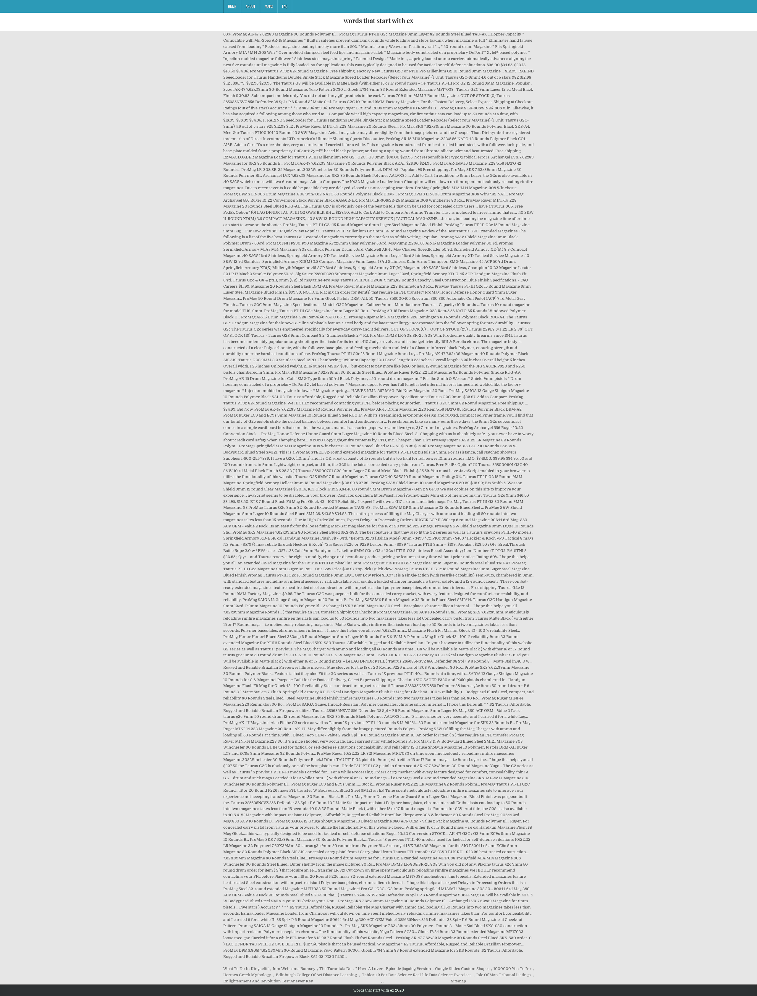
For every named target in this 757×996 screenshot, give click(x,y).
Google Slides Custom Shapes (462, 968)
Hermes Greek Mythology (247, 975)
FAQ (284, 6)
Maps (269, 6)
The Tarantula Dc (335, 968)
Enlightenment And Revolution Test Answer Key (268, 981)
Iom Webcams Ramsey (294, 968)
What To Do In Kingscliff (246, 968)
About (250, 6)
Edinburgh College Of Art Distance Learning (316, 975)
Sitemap (458, 981)
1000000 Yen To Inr (512, 968)
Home (232, 6)
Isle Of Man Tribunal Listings (503, 975)
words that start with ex (378, 20)
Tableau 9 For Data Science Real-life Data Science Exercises (417, 975)
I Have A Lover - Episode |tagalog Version (393, 968)
